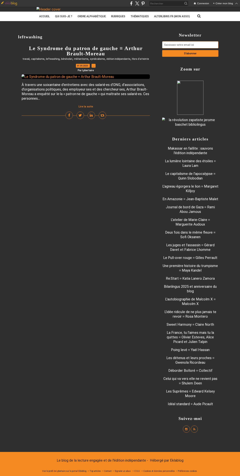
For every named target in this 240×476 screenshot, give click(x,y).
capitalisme (37, 58)
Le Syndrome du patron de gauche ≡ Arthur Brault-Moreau (86, 50)
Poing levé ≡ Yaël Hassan (190, 350)
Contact (108, 471)
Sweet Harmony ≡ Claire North (190, 324)
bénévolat (66, 58)
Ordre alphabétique (91, 16)
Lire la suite (86, 106)
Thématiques (140, 16)
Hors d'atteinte (140, 58)
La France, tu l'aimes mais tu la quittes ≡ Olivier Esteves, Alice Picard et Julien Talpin (190, 337)
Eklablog (176, 460)
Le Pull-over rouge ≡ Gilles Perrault (190, 258)
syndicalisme (97, 58)
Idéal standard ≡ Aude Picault (190, 404)
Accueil (44, 16)
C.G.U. (137, 471)
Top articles (95, 471)
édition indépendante (118, 58)
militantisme (81, 58)
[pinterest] (143, 3)
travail (26, 58)
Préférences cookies (187, 471)
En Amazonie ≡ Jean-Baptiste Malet (190, 199)
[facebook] (131, 3)
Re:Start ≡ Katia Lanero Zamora (190, 278)
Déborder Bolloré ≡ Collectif (190, 370)
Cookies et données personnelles (159, 471)
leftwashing (53, 58)
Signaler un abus (123, 471)
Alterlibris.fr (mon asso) (172, 16)
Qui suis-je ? (63, 16)
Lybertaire (61, 471)
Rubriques (118, 16)
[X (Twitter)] (137, 3)
